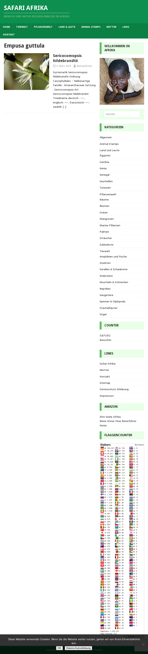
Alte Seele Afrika (110, 417)
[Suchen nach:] (122, 114)
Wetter (111, 27)
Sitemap (105, 383)
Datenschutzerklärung (78, 648)
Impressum (107, 396)
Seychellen (106, 181)
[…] (64, 107)
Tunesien (105, 187)
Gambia (104, 162)
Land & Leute (67, 27)
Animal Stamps (90, 27)
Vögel (103, 314)
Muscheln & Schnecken (114, 282)
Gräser (104, 212)
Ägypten (105, 155)
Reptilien (105, 289)
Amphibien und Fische (113, 256)
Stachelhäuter (109, 308)
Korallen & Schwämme (114, 269)
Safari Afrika (107, 363)
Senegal (104, 175)
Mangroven (107, 219)
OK (59, 648)
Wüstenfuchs (84, 66)
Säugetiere (106, 295)
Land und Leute (109, 150)
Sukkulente (107, 244)
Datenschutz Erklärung (114, 389)
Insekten (105, 263)
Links (125, 27)
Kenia (103, 168)
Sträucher (106, 238)
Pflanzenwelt (43, 27)
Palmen (104, 232)
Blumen (104, 206)
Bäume (104, 199)
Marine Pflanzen (110, 225)
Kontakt (9, 35)
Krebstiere (106, 276)
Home (6, 27)
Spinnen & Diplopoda (112, 301)
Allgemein (106, 137)
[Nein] (143, 644)
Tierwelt (22, 27)
